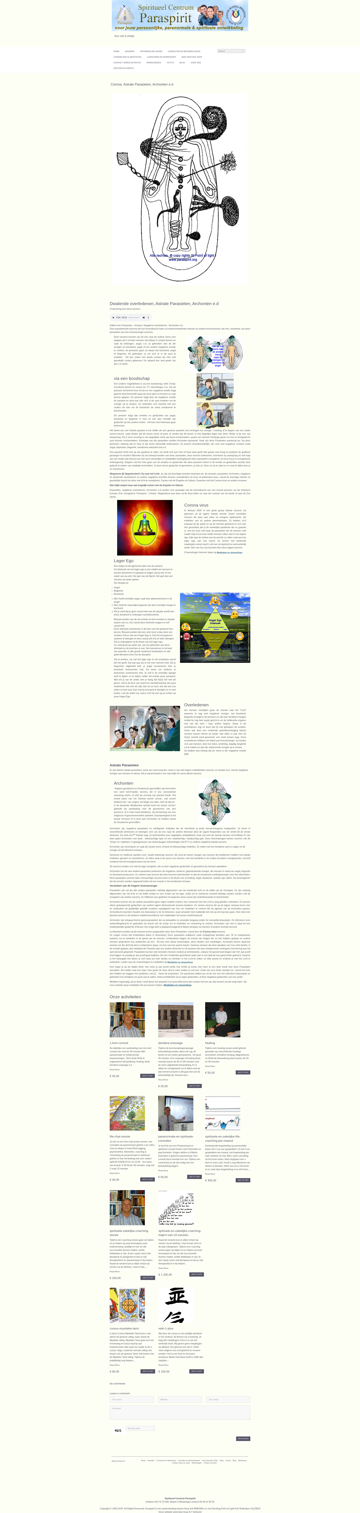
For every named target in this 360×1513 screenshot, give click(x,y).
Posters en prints (123, 68)
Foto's (170, 62)
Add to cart (147, 1076)
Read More (115, 1069)
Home (116, 51)
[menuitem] (116, 51)
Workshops (242, 1461)
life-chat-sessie (120, 1136)
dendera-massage (170, 1043)
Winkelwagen (154, 62)
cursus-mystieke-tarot (124, 1328)
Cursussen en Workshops (161, 57)
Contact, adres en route (127, 62)
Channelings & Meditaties (127, 57)
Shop (222, 1461)
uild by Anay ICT (119, 1461)
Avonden (129, 51)
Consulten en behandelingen (184, 51)
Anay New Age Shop (191, 57)
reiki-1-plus (165, 1328)
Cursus (228, 1461)
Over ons (196, 62)
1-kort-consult (119, 1043)
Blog (182, 62)
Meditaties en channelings (180, 962)
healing (210, 1043)
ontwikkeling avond (151, 51)
